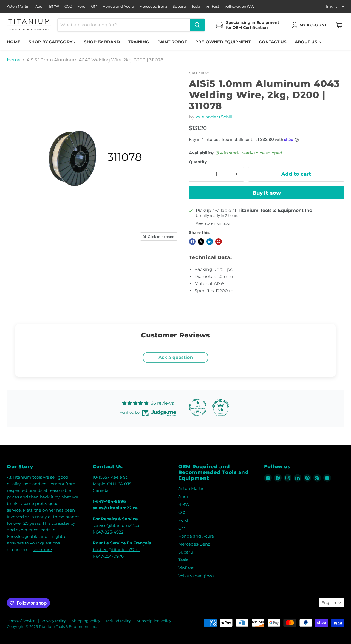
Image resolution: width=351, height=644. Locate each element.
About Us (306, 41)
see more (42, 549)
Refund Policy (118, 621)
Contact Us (273, 41)
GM (94, 6)
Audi (39, 6)
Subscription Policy (154, 621)
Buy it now (267, 193)
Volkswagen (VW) (240, 6)
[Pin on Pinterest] (218, 241)
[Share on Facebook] (192, 241)
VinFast (212, 6)
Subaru (179, 6)
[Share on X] (201, 241)
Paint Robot (172, 41)
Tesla (195, 6)
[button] (310, 25)
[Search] (197, 25)
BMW (54, 6)
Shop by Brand (102, 41)
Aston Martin (18, 6)
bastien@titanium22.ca (116, 549)
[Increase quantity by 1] (237, 174)
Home (13, 41)
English (333, 6)
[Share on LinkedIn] (209, 241)
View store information (213, 223)
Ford (81, 6)
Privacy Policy (53, 621)
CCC (68, 6)
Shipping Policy (86, 621)
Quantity (198, 162)
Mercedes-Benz (153, 6)
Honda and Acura (118, 6)
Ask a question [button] (175, 357)
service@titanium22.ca (116, 525)
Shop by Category (51, 41)
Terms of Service (21, 621)
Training (138, 41)
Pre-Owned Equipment (223, 41)
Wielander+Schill (214, 117)
